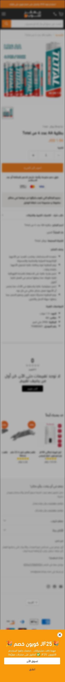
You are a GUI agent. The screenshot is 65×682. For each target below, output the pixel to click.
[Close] (59, 634)
